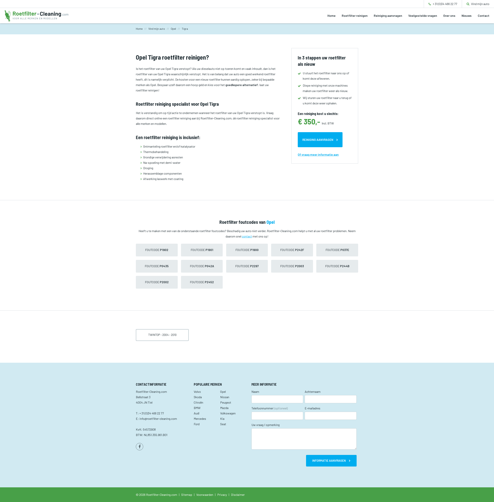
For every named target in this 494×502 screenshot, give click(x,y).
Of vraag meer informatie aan (318, 154)
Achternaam (313, 391)
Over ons (449, 15)
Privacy (222, 494)
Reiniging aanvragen (388, 15)
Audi (197, 413)
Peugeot (225, 402)
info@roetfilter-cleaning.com (158, 418)
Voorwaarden (204, 494)
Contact (483, 15)
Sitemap (186, 494)
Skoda (198, 397)
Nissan (224, 397)
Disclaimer (238, 494)
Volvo (197, 391)
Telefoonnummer (269, 408)
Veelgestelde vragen (422, 15)
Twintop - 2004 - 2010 (162, 334)
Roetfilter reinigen (355, 15)
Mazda (224, 408)
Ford (197, 424)
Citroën (198, 402)
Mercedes (200, 418)
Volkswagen (228, 413)
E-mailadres (312, 408)
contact (247, 236)
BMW (197, 408)
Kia (222, 418)
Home (331, 15)
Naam (255, 391)
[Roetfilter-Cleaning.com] (36, 15)
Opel (223, 391)
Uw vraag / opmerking (265, 425)
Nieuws (467, 15)
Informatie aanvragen (329, 460)
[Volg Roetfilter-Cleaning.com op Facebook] (139, 446)
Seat (223, 424)
